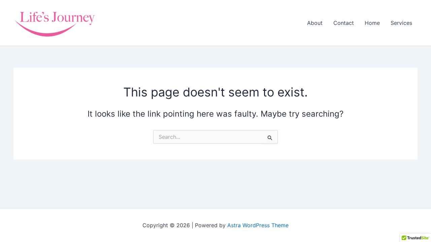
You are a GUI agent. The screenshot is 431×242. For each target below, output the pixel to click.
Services (401, 22)
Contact (343, 22)
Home (372, 22)
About (315, 22)
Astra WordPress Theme (258, 225)
